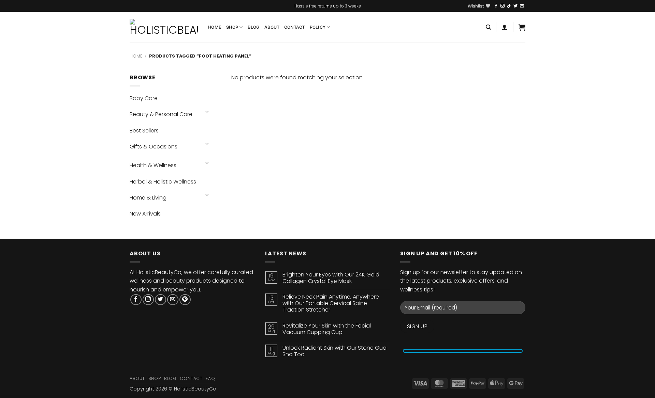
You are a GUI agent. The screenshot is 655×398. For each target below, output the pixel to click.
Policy (318, 27)
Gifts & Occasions (153, 146)
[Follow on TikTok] (509, 6)
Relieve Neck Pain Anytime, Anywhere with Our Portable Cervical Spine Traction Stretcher (330, 303)
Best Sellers (144, 130)
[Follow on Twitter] (515, 6)
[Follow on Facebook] (496, 6)
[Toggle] (207, 111)
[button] (504, 27)
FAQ (210, 378)
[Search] (488, 27)
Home (214, 27)
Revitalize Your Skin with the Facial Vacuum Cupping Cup (326, 328)
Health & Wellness (153, 165)
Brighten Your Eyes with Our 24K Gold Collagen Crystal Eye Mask (330, 277)
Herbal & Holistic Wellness (163, 182)
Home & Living (148, 198)
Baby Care (144, 98)
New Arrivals (145, 214)
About (271, 27)
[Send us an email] (522, 6)
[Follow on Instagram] (502, 6)
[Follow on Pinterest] (185, 299)
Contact (294, 27)
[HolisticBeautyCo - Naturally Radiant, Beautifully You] (164, 27)
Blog (254, 27)
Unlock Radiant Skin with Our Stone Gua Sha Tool (334, 351)
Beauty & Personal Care (161, 114)
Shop (232, 27)
